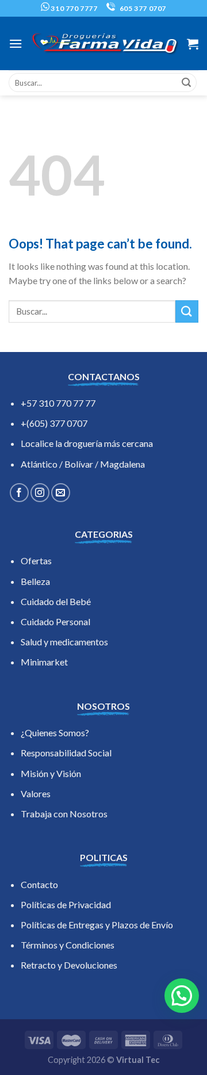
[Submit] (186, 83)
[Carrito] (192, 43)
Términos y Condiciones (67, 944)
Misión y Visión (51, 773)
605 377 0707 (142, 8)
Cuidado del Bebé (56, 601)
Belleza (35, 581)
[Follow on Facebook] (19, 492)
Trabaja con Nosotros (64, 813)
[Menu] (15, 43)
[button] (181, 995)
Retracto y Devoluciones (69, 964)
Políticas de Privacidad (66, 904)
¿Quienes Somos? (55, 732)
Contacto (39, 884)
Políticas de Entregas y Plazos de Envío (97, 924)
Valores (36, 793)
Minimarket (44, 661)
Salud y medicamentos (64, 641)
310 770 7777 (73, 8)
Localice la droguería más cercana (87, 443)
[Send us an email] (60, 492)
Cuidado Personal (55, 621)
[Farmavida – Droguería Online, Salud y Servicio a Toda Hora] (104, 44)
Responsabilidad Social (66, 752)
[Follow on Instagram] (39, 492)
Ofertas (36, 560)
